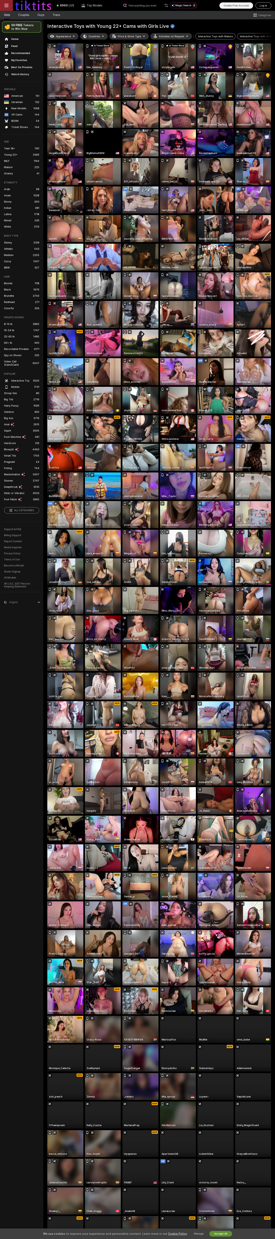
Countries (94, 36)
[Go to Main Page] (33, 5)
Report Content (13, 541)
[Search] (166, 5)
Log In (263, 5)
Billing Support (12, 535)
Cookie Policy (177, 1233)
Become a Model (14, 565)
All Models (10, 577)
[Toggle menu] (6, 5)
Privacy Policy (12, 553)
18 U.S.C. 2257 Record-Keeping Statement (17, 585)
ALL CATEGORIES (24, 510)
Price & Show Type (129, 36)
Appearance (63, 36)
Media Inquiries (13, 547)
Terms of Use (12, 559)
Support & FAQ (12, 529)
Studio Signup (12, 571)
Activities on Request (171, 36)
